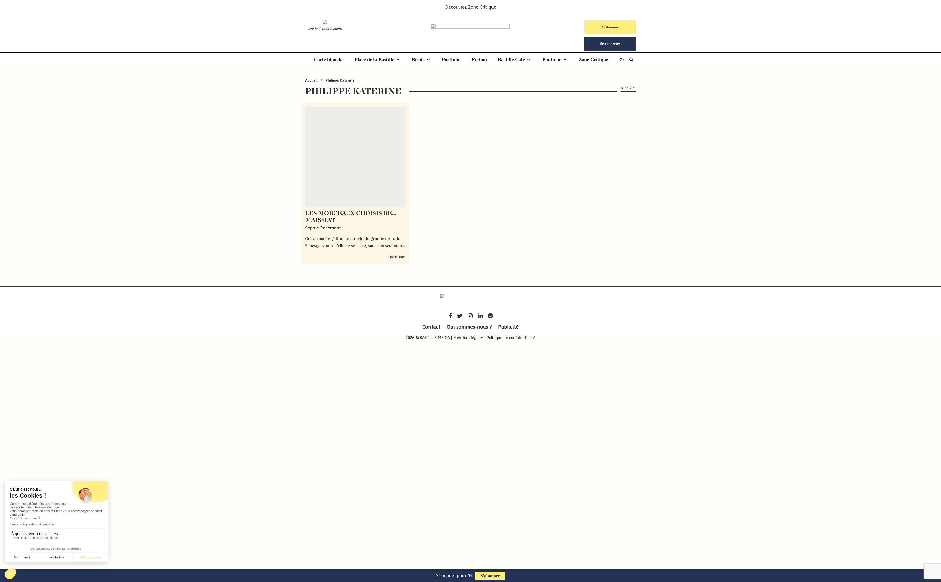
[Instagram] (470, 316)
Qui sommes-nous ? (469, 326)
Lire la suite (396, 257)
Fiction (479, 59)
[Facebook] (450, 316)
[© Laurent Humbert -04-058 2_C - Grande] (355, 157)
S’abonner (610, 27)
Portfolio (451, 59)
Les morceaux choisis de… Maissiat (350, 216)
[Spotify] (490, 316)
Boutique (551, 59)
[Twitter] (460, 316)
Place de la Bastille (374, 59)
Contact (431, 326)
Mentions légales (468, 337)
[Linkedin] (480, 316)
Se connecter (610, 44)
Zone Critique (482, 7)
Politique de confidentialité (511, 337)
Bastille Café (511, 59)
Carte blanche (329, 59)
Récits (418, 59)
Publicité (508, 326)
